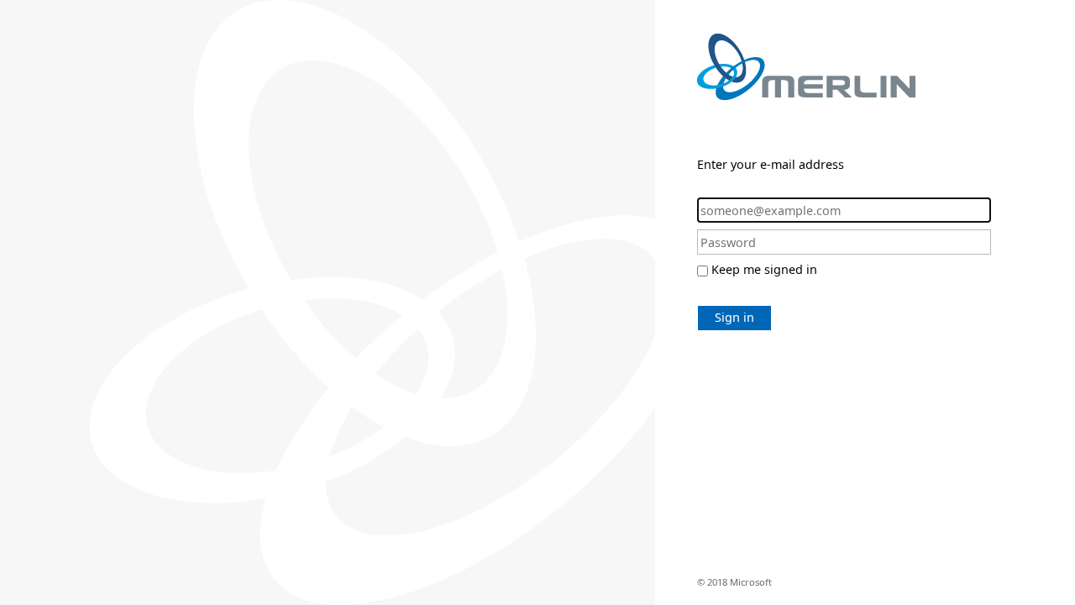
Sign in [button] (734, 317)
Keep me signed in (764, 269)
